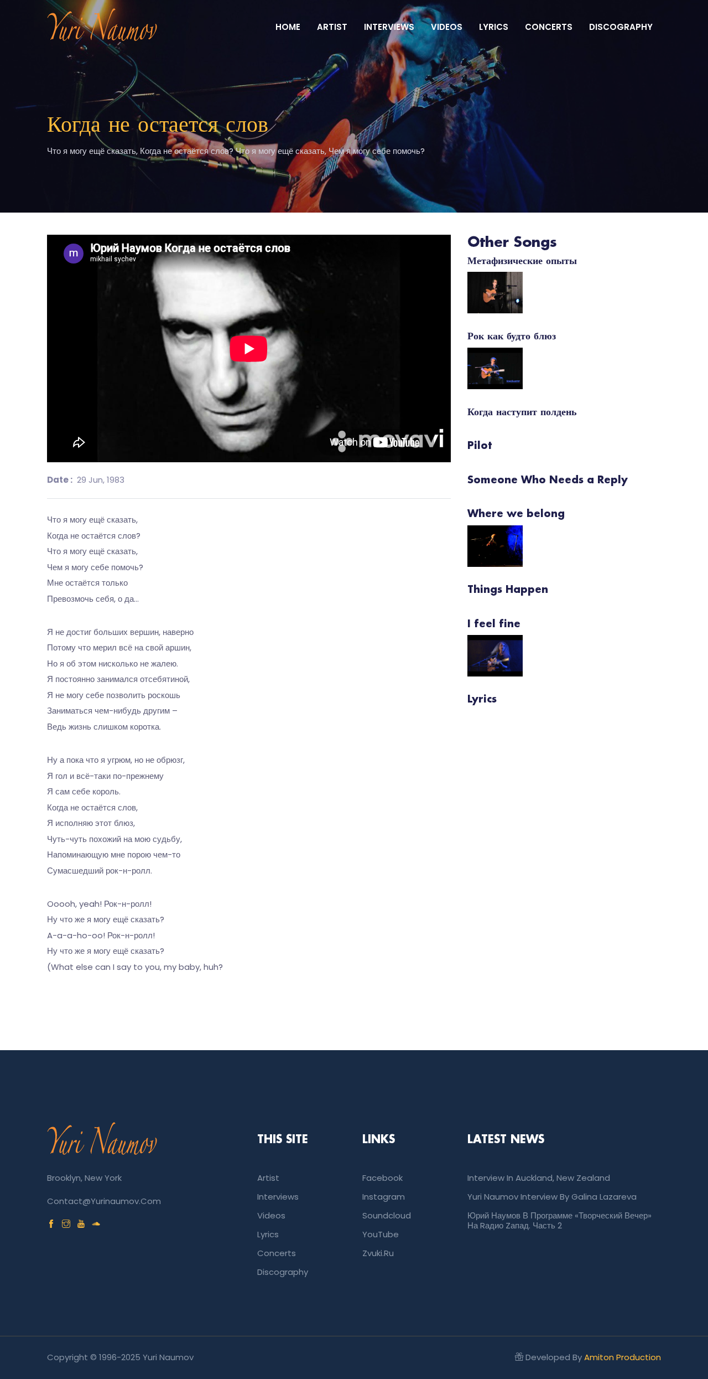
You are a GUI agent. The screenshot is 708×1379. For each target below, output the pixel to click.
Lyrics (493, 27)
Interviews (389, 27)
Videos (446, 27)
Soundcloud (386, 1215)
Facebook (382, 1178)
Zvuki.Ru (378, 1253)
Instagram (383, 1196)
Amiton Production (622, 1357)
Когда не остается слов (157, 125)
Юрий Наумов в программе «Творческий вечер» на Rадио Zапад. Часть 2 (559, 1220)
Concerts (548, 27)
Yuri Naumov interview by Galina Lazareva (552, 1196)
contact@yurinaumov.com (104, 1201)
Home (287, 27)
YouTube (380, 1234)
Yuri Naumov (168, 1357)
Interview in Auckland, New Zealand (538, 1178)
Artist (332, 27)
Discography (621, 27)
